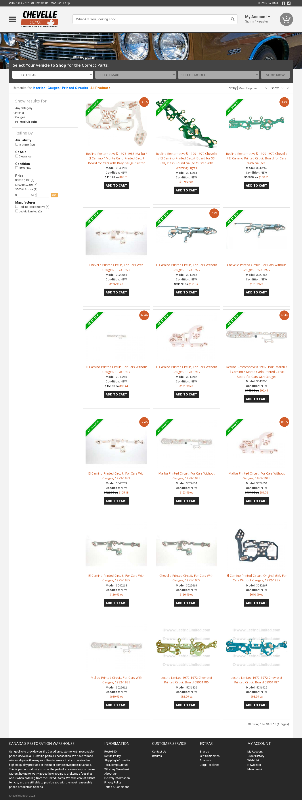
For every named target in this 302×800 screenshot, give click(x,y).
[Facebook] (283, 3)
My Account (255, 751)
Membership (255, 769)
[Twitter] (289, 3)
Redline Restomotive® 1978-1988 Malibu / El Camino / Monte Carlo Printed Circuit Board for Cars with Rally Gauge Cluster (116, 158)
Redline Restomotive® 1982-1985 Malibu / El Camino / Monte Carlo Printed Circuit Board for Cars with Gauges (256, 372)
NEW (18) (24, 168)
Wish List (253, 760)
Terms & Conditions (116, 787)
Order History (255, 756)
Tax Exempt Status (116, 764)
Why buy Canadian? (116, 769)
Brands (204, 751)
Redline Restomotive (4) (33, 206)
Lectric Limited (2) (30, 211)
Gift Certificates (210, 756)
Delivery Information (117, 778)
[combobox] (53, 75)
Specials (205, 760)
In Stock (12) (26, 144)
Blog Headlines (209, 764)
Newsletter (254, 764)
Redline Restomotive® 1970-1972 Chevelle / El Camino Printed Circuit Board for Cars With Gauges (256, 158)
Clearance (24, 156)
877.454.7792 (20, 3)
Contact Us (41, 3)
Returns (157, 756)
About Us (110, 773)
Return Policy (112, 756)
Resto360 (110, 751)
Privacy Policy (112, 782)
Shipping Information (117, 760)
